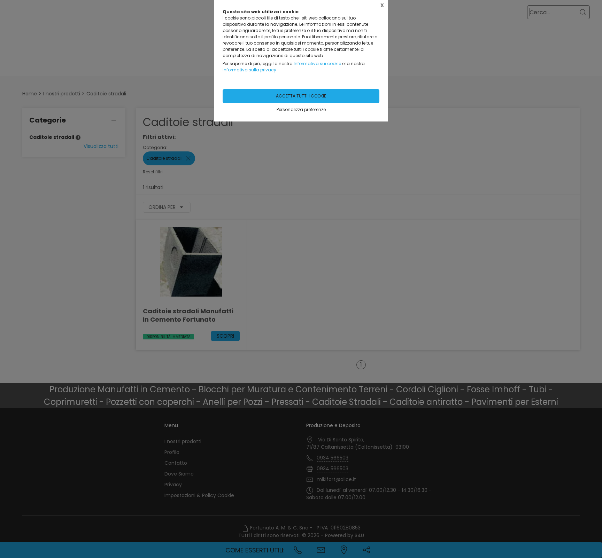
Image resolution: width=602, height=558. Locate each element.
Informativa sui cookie (317, 63)
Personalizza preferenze (301, 109)
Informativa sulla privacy (249, 70)
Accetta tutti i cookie (301, 96)
